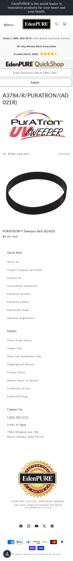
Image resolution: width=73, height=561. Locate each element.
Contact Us (14, 278)
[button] (7, 24)
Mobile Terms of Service (22, 380)
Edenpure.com (30, 554)
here (23, 424)
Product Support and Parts (24, 270)
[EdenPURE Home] (36, 24)
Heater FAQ (14, 348)
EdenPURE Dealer (18, 310)
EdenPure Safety (18, 301)
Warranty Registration (21, 318)
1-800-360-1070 (21, 38)
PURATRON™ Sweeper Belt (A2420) (29, 231)
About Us (13, 261)
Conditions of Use (18, 388)
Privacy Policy (16, 372)
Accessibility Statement (22, 285)
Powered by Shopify (50, 554)
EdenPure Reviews (19, 293)
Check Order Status (19, 340)
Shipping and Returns (21, 364)
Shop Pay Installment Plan (24, 356)
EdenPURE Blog (17, 396)
